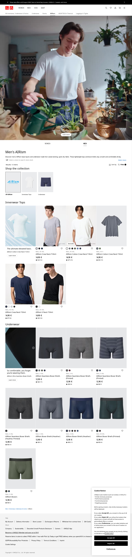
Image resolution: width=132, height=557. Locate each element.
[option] (13, 183)
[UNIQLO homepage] (9, 8)
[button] (124, 13)
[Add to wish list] (61, 248)
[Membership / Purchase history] (115, 8)
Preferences (111, 549)
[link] (68, 2)
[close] (7, 2)
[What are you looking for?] (106, 8)
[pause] (129, 78)
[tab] (21, 8)
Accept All (111, 538)
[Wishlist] (110, 8)
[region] (111, 521)
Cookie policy (109, 533)
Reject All (111, 543)
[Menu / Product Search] (124, 8)
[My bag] (120, 8)
